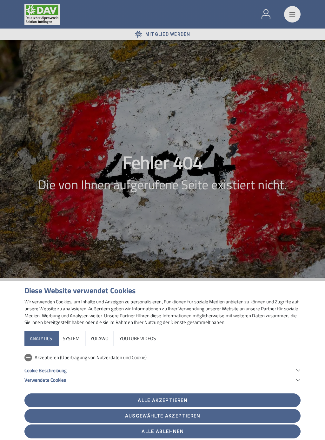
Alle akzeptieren (162, 400)
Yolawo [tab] (99, 338)
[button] (162, 370)
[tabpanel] (162, 367)
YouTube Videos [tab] (137, 338)
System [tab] (71, 338)
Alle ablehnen (162, 431)
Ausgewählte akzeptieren (163, 416)
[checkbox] (162, 357)
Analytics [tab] (41, 338)
